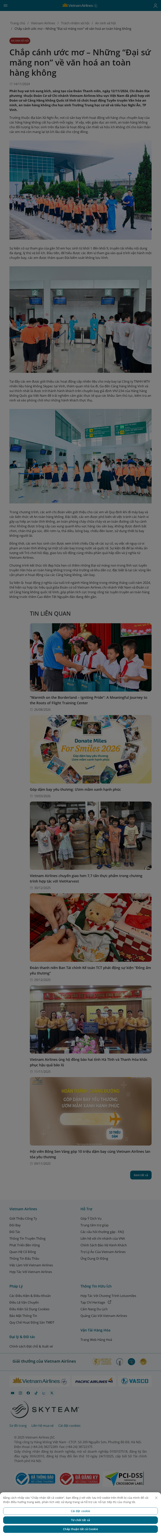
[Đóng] (156, 1497)
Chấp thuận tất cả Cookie (80, 1529)
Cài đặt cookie (80, 1511)
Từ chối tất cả (80, 1520)
